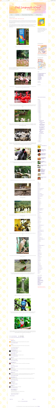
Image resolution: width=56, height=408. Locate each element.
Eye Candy (39, 218)
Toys (38, 261)
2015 (39, 105)
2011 (39, 109)
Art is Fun (39, 82)
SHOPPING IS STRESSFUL (43, 173)
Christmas (39, 202)
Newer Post (11, 399)
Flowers (39, 222)
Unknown (12, 340)
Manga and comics (40, 231)
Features (39, 221)
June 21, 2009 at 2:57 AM (14, 360)
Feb (39, 138)
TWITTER (39, 76)
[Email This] (20, 336)
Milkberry (39, 281)
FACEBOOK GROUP (41, 74)
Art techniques (39, 189)
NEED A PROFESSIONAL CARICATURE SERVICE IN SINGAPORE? (43, 170)
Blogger (39, 406)
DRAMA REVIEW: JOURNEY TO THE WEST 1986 (43, 150)
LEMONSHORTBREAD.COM (42, 73)
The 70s (39, 259)
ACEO (38, 183)
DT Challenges (39, 212)
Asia (38, 192)
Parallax (12, 367)
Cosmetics (39, 203)
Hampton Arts (39, 278)
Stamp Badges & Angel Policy (27, 14)
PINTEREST (39, 78)
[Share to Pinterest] (23, 336)
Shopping (39, 250)
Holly (11, 357)
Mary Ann (12, 372)
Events (14, 337)
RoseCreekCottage (40, 282)
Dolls (38, 211)
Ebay (38, 213)
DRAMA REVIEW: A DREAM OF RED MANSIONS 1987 (43, 154)
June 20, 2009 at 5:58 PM (14, 348)
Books (38, 197)
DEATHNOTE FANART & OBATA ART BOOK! (42, 130)
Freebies (39, 226)
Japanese (39, 227)
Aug (39, 117)
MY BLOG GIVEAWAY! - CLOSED (42, 123)
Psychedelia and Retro (40, 245)
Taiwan (38, 255)
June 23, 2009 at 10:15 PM (14, 370)
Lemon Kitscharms (40, 230)
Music (38, 236)
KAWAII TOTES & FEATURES (41, 132)
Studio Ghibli (39, 254)
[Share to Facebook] (22, 336)
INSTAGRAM (40, 77)
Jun (39, 119)
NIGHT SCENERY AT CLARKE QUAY (42, 127)
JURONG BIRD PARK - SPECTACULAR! (42, 124)
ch (11, 344)
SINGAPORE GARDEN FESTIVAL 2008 (43, 162)
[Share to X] (21, 336)
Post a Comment (12, 395)
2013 (39, 107)
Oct (39, 115)
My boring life (17, 337)
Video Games (39, 269)
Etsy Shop (17, 14)
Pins (38, 242)
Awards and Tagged (40, 194)
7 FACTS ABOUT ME (43, 145)
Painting (39, 240)
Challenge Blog (38, 14)
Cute (38, 207)
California (39, 198)
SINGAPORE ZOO (41, 133)
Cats (38, 199)
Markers (39, 232)
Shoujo (38, 251)
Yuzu (38, 273)
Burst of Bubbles (40, 277)
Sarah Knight (13, 362)
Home (12, 14)
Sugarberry (39, 279)
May (40, 134)
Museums (39, 235)
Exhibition (39, 217)
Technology (39, 256)
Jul (39, 118)
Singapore (23, 337)
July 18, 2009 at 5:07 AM (14, 387)
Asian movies (39, 193)
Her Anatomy (39, 283)
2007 (39, 141)
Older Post (34, 399)
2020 (39, 100)
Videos (38, 270)
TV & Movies (39, 265)
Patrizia (12, 385)
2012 (39, 108)
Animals (12, 337)
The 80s (39, 260)
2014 (39, 106)
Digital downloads (40, 208)
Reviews (39, 246)
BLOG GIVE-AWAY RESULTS (41, 121)
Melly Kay (12, 381)
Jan (39, 139)
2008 (39, 140)
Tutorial (39, 264)
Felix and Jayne (13, 353)
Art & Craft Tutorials (40, 188)
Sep (39, 116)
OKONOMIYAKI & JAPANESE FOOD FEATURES (43, 158)
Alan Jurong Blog (13, 389)
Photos (20, 337)
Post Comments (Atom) (24, 401)
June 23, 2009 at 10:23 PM (14, 375)
